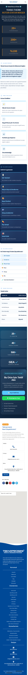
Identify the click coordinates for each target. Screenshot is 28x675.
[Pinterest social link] (10, 483)
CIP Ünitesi (13, 604)
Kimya (4, 271)
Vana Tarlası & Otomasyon (13, 623)
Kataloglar (13, 581)
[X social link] (7, 483)
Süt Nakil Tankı (13, 619)
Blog (13, 579)
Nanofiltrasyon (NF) (13, 593)
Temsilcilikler (13, 576)
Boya (4, 267)
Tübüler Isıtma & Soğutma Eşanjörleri (13, 621)
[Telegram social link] (16, 483)
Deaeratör (13, 601)
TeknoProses (19, 671)
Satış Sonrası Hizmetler (13, 637)
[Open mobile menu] (1, 2)
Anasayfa (13, 572)
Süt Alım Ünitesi (14, 617)
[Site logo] (13, 2)
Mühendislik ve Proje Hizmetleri (13, 631)
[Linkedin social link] (13, 483)
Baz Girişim (9, 673)
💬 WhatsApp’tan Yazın (13, 398)
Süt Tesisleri (6, 255)
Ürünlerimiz (13, 586)
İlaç (3, 275)
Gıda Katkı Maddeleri (8, 279)
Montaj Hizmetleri (13, 633)
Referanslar (13, 583)
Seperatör (14, 597)
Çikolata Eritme (13, 610)
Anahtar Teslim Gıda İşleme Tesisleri (13, 640)
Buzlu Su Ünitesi (13, 612)
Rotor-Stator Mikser (13, 608)
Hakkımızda (13, 574)
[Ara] (25, 2)
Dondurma (5, 259)
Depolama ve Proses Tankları (13, 606)
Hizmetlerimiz (13, 626)
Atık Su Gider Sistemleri (13, 615)
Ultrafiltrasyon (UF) (13, 595)
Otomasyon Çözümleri (13, 635)
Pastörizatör (13, 590)
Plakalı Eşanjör (13, 599)
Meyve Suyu (6, 263)
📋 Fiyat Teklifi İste (13, 392)
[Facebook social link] (3, 483)
